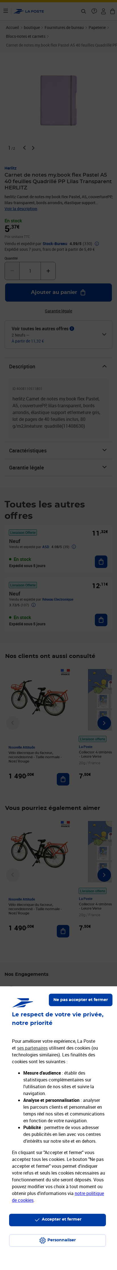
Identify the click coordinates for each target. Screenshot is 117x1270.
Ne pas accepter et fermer (80, 1000)
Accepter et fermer (62, 1219)
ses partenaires (32, 1048)
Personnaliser (61, 1240)
